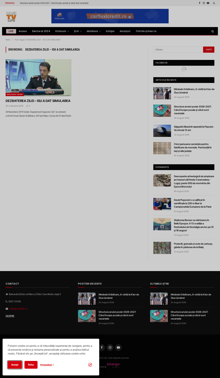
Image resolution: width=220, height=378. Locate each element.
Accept (14, 364)
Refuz (31, 364)
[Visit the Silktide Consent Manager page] (90, 365)
